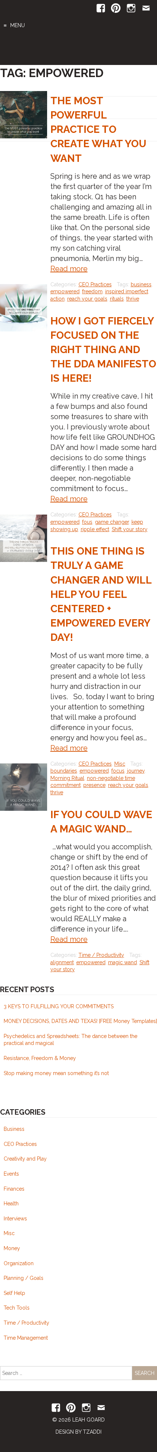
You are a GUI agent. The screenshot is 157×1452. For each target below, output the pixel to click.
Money (12, 1248)
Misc (119, 764)
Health (11, 1203)
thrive (132, 299)
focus (118, 771)
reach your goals (87, 299)
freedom (92, 291)
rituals (117, 299)
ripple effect (95, 529)
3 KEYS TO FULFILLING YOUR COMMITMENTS (59, 1006)
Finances (14, 1189)
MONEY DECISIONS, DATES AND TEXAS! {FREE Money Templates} (80, 1021)
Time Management (26, 1338)
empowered (65, 291)
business (141, 284)
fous (87, 522)
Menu (17, 25)
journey (136, 771)
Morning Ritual (67, 778)
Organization (19, 1263)
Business (14, 1129)
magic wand (122, 962)
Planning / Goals (23, 1278)
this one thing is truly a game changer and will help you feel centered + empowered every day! (101, 594)
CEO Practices (95, 284)
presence (94, 785)
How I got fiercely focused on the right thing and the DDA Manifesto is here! (103, 350)
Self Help (14, 1293)
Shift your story (130, 529)
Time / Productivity (101, 955)
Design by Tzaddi (78, 1432)
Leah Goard (78, 49)
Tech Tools (17, 1308)
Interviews (15, 1219)
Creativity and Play (25, 1159)
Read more (69, 268)
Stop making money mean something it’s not (56, 1073)
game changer (112, 522)
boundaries (63, 771)
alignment (62, 962)
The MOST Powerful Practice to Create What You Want (98, 129)
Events (11, 1174)
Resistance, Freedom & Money (40, 1058)
